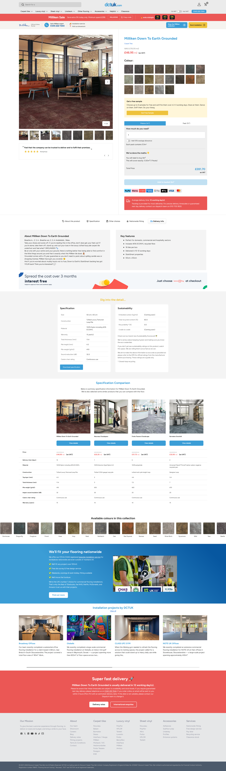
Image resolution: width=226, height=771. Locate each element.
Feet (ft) (186, 123)
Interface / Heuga (100, 737)
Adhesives (167, 726)
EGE (95, 754)
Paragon (96, 751)
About (73, 721)
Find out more (58, 595)
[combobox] (50, 4)
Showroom (74, 729)
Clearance (125, 11)
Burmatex (97, 732)
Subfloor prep (168, 729)
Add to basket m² (165, 182)
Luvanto (120, 734)
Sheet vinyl (55, 11)
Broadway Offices (27, 643)
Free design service (193, 729)
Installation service (77, 24)
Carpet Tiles (128, 43)
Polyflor (120, 726)
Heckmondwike (99, 745)
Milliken (96, 740)
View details (73, 443)
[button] (205, 4)
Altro (142, 732)
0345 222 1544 (199, 11)
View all (113, 611)
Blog (72, 734)
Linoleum (68, 11)
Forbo (119, 737)
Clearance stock (192, 737)
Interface (120, 743)
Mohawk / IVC (99, 743)
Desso (95, 734)
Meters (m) (145, 123)
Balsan (95, 729)
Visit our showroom (77, 26)
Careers (73, 732)
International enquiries (123, 704)
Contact (73, 745)
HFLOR (119, 729)
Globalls (70, 643)
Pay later (189, 732)
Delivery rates (99, 704)
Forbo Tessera (98, 748)
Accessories (99, 11)
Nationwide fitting (193, 726)
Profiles (166, 734)
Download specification (71, 367)
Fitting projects (76, 740)
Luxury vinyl (40, 11)
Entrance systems (170, 737)
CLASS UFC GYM (123, 643)
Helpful (113, 11)
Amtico (119, 748)
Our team (74, 726)
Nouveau (97, 726)
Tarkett (119, 732)
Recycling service (193, 734)
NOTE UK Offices (171, 643)
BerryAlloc (121, 740)
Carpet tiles (25, 11)
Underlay (166, 732)
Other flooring (83, 11)
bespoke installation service (89, 557)
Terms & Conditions (77, 743)
